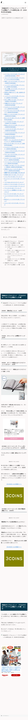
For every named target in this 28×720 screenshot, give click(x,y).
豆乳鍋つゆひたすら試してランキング (14, 174)
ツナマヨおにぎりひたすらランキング (14, 182)
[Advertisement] (14, 36)
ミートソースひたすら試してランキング (14, 186)
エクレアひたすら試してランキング (13, 176)
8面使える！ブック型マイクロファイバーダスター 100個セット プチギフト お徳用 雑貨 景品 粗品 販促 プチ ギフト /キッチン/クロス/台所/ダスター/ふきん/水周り (14, 431)
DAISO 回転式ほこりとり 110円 (15, 245)
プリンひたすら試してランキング (12, 188)
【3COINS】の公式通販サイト (14, 484)
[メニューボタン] (25, 2)
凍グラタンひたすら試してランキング (15, 172)
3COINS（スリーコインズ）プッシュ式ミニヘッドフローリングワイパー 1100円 (16, 255)
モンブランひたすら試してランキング (14, 193)
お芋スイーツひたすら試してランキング (14, 184)
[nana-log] (2, 2)
